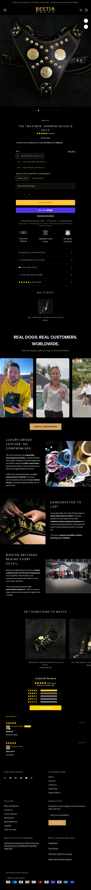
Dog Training (53, 848)
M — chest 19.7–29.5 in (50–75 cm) (30, 156)
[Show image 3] (44, 110)
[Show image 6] (52, 110)
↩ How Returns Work (31, 275)
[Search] (81, 10)
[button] (42, 133)
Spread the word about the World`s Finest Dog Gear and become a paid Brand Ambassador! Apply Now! (21, 846)
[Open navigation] (5, 10)
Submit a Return (54, 793)
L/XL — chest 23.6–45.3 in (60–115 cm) (31, 162)
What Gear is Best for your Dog (60, 854)
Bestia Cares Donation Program (60, 859)
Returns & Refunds (11, 806)
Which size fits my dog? (26, 186)
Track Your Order (10, 829)
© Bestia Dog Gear (15, 878)
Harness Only (22, 178)
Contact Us (52, 785)
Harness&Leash (37, 178)
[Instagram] (15, 777)
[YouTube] (26, 777)
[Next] (57, 110)
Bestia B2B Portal (10, 822)
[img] (11, 723)
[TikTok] (31, 777)
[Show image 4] (47, 110)
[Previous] (33, 110)
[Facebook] (5, 777)
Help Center (52, 789)
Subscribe (57, 823)
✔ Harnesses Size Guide (32, 260)
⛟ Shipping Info (28, 267)
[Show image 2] (41, 110)
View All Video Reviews (45, 427)
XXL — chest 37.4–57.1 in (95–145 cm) (30, 167)
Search (51, 777)
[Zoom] (86, 21)
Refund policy (9, 818)
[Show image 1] (38, 110)
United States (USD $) (17, 873)
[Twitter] (10, 777)
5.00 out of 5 (51, 683)
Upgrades (7, 826)
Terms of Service (10, 814)
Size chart (71, 151)
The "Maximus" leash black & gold (45, 317)
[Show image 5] (49, 110)
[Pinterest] (21, 777)
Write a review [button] (45, 708)
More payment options (45, 216)
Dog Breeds (52, 843)
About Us (51, 781)
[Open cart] (86, 10)
